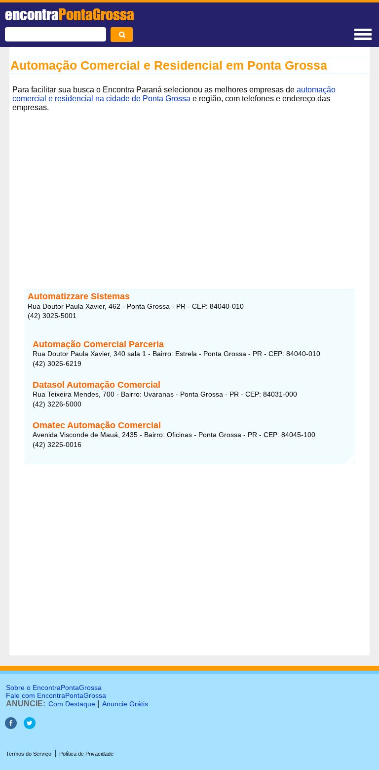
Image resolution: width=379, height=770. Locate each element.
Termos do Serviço (28, 754)
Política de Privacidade (86, 754)
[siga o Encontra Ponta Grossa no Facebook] (11, 726)
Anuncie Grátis (125, 704)
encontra (69, 14)
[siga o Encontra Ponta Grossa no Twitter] (30, 726)
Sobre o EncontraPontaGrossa (54, 687)
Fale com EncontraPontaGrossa (56, 695)
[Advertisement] (189, 193)
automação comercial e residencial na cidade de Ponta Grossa (174, 94)
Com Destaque (71, 704)
